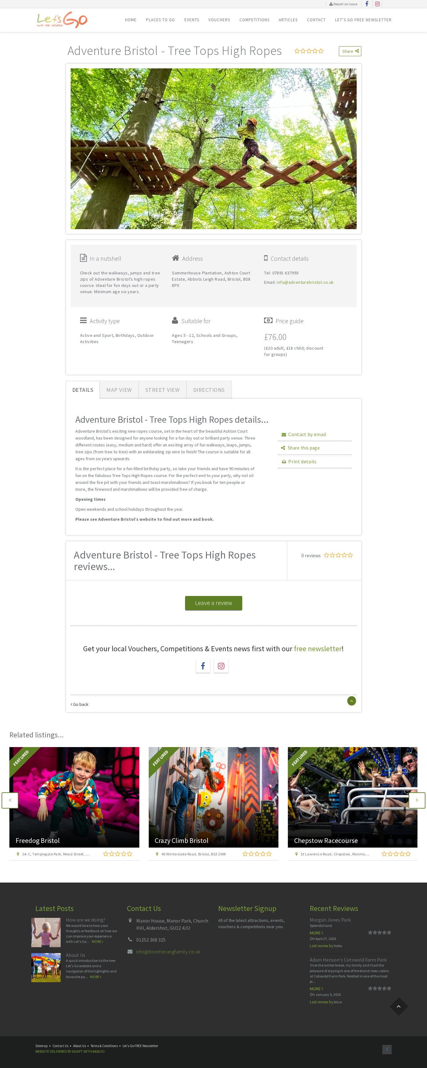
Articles (288, 19)
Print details (302, 461)
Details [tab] (82, 389)
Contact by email (307, 434)
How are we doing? (85, 920)
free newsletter (318, 648)
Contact (316, 19)
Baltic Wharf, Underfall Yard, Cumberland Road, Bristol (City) (352, 854)
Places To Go (160, 19)
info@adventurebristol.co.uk (305, 282)
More (97, 941)
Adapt (77, 1051)
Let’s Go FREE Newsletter (363, 19)
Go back (80, 704)
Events (191, 19)
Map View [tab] (119, 389)
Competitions (254, 19)
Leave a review (213, 603)
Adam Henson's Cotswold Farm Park (348, 960)
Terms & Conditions (104, 1046)
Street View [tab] (162, 389)
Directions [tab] (209, 389)
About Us (75, 955)
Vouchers (219, 19)
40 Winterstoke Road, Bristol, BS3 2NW (54, 854)
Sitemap (41, 1046)
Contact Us (60, 1046)
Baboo (99, 1051)
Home (131, 19)
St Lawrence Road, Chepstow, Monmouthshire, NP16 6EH (210, 854)
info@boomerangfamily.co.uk (168, 951)
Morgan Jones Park (330, 920)
